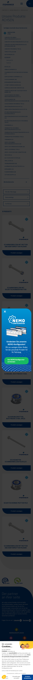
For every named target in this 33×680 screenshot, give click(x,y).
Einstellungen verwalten (16, 677)
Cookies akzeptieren (27, 677)
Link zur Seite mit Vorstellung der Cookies (12, 670)
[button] (4, 677)
